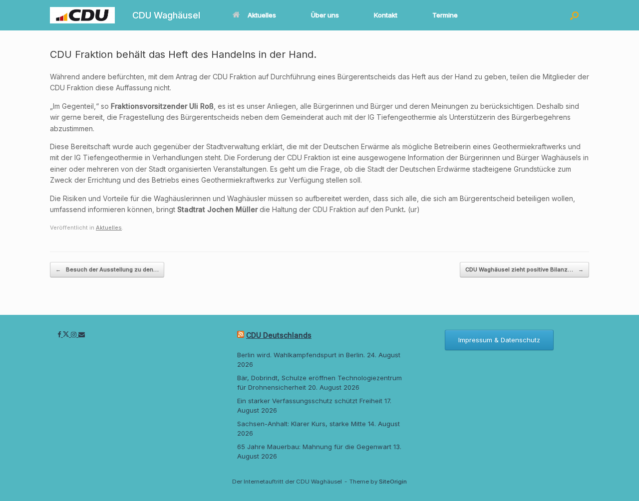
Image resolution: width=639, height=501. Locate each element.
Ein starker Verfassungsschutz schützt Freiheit (309, 401)
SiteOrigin (393, 481)
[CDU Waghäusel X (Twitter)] (67, 334)
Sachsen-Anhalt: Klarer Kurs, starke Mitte (301, 424)
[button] (574, 15)
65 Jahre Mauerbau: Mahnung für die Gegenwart (314, 447)
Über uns (325, 15)
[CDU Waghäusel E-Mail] (81, 334)
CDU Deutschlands (279, 335)
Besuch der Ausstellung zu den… (107, 269)
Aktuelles (262, 15)
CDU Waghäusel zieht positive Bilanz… (524, 269)
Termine (445, 15)
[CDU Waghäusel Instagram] (74, 334)
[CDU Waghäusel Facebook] (60, 334)
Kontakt (385, 15)
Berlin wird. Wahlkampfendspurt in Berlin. (301, 355)
